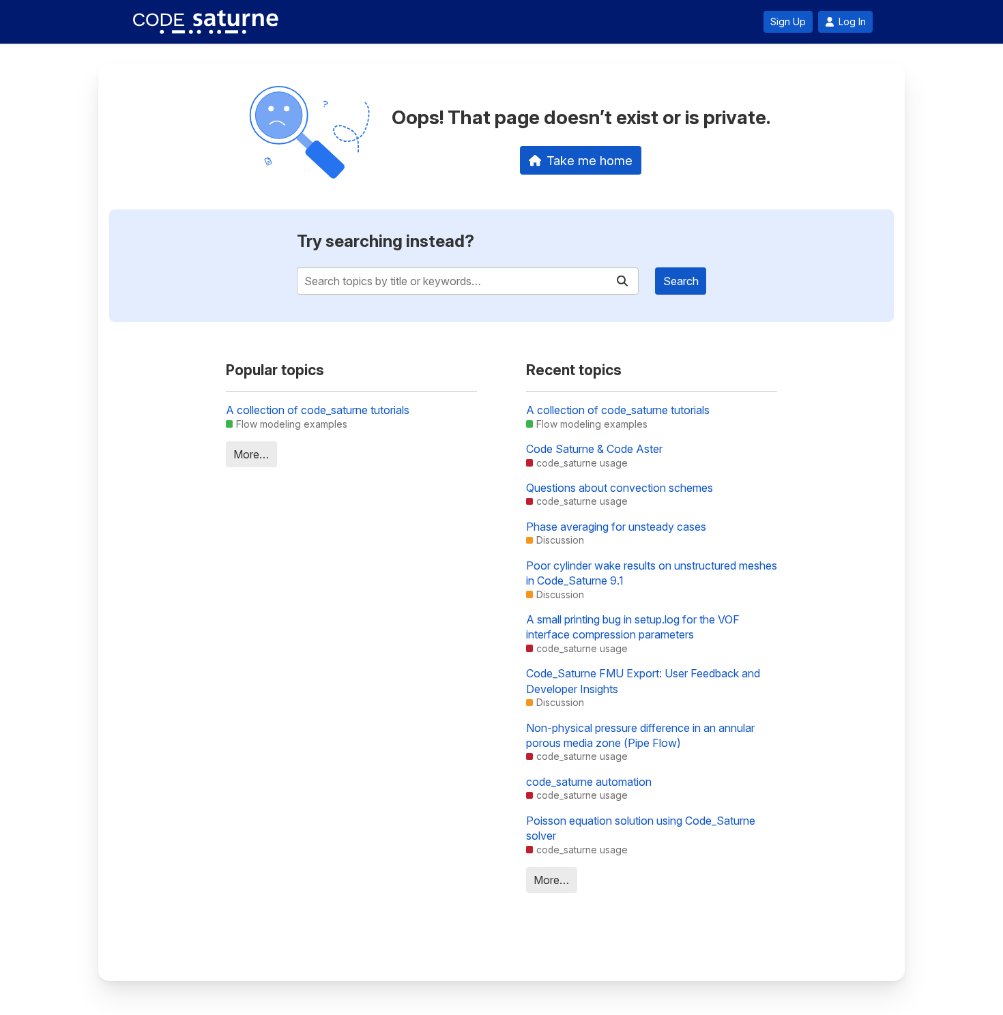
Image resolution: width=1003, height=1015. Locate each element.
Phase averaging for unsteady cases (616, 526)
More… (251, 454)
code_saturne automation (589, 782)
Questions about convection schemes (619, 488)
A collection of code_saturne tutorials (317, 410)
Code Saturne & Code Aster (594, 449)
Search (681, 281)
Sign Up (788, 21)
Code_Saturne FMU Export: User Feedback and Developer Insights (643, 680)
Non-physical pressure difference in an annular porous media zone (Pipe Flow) (640, 735)
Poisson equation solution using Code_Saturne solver (640, 828)
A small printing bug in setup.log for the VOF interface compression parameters (633, 627)
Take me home (590, 160)
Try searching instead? (385, 241)
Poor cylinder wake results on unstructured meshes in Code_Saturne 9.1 (651, 573)
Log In (852, 21)
